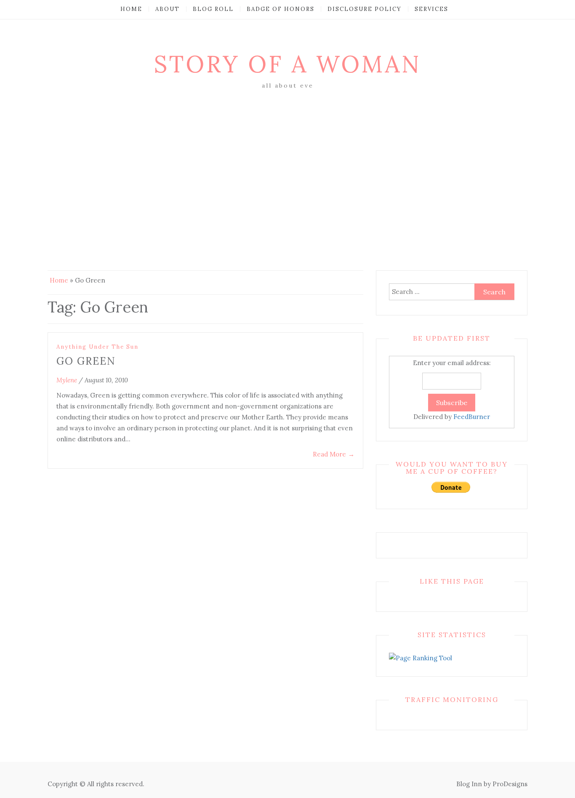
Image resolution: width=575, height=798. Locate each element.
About (167, 9)
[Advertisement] (287, 155)
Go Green (86, 361)
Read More (333, 454)
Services (431, 9)
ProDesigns (509, 784)
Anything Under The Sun (97, 346)
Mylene (66, 380)
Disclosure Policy (364, 9)
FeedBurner (471, 417)
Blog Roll (213, 9)
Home (131, 9)
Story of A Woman (287, 64)
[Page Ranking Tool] (420, 658)
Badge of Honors (280, 9)
